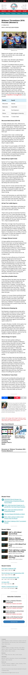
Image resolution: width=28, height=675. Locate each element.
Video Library (7, 644)
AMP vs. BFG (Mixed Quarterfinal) (15, 533)
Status (3, 644)
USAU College (8, 418)
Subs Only (24, 13)
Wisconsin (7, 420)
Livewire (13, 650)
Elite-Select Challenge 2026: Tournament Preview (15, 522)
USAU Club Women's (20, 541)
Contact (10, 640)
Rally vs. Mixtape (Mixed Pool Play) (16, 556)
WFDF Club (10, 574)
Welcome (3, 658)
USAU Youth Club (10, 579)
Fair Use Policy (13, 642)
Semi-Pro (4, 11)
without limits (13, 420)
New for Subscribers (10, 658)
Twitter (17, 663)
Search (23, 8)
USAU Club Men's (19, 535)
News (3, 13)
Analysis (7, 647)
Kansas (5, 419)
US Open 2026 (5, 582)
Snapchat (4, 665)
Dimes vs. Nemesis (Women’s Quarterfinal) (14, 1)
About (3, 640)
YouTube (3, 663)
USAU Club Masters (11, 588)
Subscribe (23, 7)
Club (9, 11)
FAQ (6, 659)
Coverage (12, 647)
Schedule (5, 5)
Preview (17, 27)
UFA (9, 654)
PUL (11, 654)
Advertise (7, 640)
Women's (18, 420)
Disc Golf (5, 8)
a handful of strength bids (14, 95)
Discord (4, 7)
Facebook (8, 663)
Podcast (10, 649)
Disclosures (15, 640)
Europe (24, 11)
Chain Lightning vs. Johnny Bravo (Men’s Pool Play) (17, 550)
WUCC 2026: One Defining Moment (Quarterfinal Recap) (13, 510)
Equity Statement (5, 642)
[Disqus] (14, 473)
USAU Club (10, 570)
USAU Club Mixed (19, 547)
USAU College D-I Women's (17, 418)
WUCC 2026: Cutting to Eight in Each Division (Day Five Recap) (14, 517)
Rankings (8, 13)
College (14, 11)
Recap (3, 650)
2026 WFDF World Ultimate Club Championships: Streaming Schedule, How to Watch (14, 501)
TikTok (24, 663)
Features (3, 647)
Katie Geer (11, 27)
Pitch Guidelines (22, 642)
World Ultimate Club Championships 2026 (13, 573)
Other (7, 649)
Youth (19, 11)
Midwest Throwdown (12, 419)
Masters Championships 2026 (10, 586)
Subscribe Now (14, 621)
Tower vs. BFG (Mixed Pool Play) (17, 545)
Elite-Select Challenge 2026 (9, 568)
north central (20, 419)
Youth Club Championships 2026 (10, 577)
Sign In (24, 5)
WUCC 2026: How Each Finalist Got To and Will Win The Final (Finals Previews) (14, 506)
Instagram (13, 663)
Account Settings (22, 658)
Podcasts (14, 13)
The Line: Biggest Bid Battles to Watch (14, 514)
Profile (18, 649)
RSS (15, 665)
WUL (14, 654)
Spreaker (8, 665)
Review (6, 650)
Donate (20, 640)
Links (20, 647)
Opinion (3, 649)
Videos (18, 13)
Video (10, 650)
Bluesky (20, 663)
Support (3, 659)
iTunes (12, 665)
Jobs (17, 642)
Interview (16, 647)
